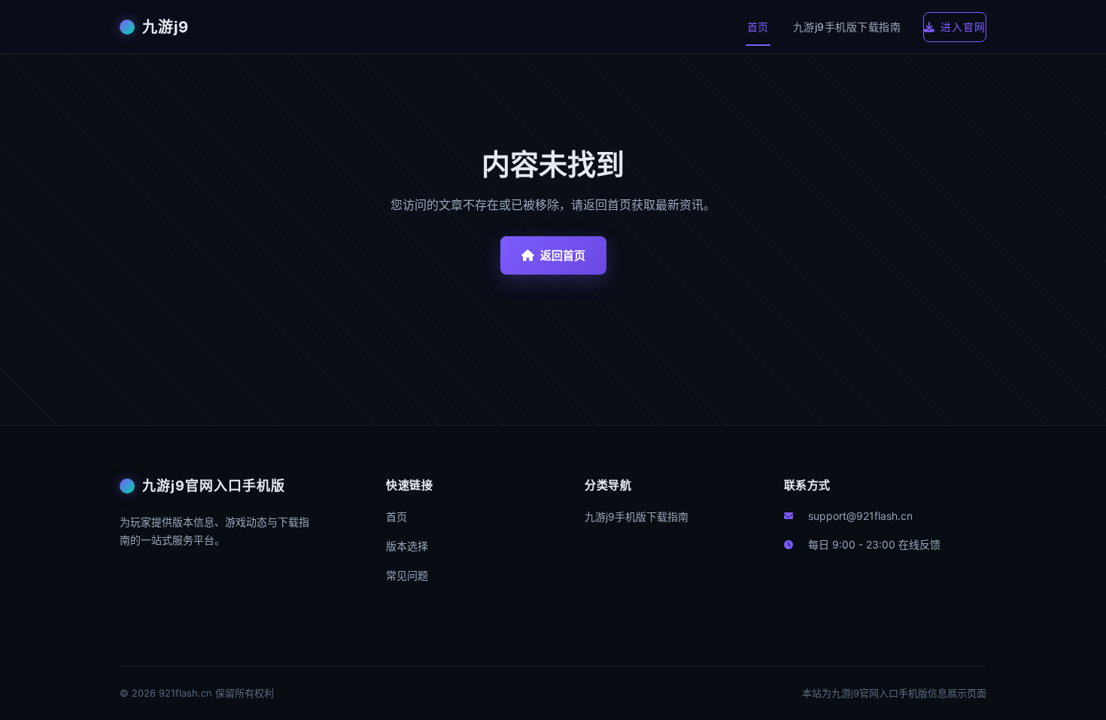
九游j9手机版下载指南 (847, 26)
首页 (758, 26)
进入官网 (963, 26)
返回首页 (562, 255)
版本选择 (407, 545)
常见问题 (407, 575)
